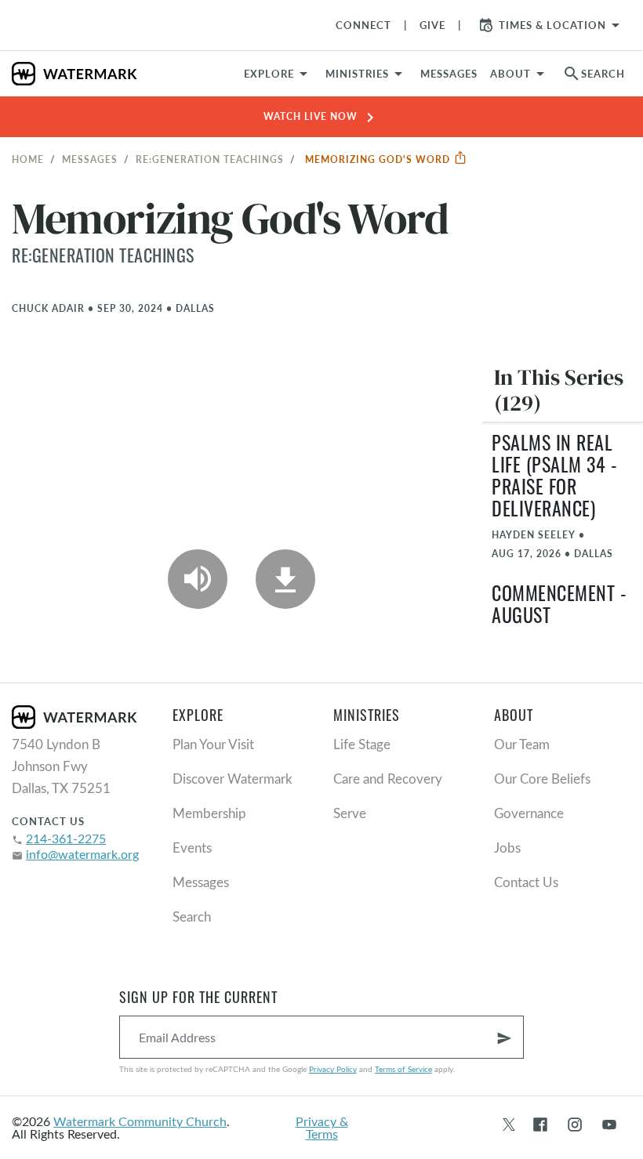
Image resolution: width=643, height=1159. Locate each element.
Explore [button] (269, 74)
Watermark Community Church (140, 1121)
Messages (90, 159)
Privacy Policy (333, 1068)
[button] (366, 73)
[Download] (285, 579)
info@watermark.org (82, 854)
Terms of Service (403, 1068)
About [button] (510, 74)
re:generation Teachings (210, 159)
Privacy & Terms (322, 1127)
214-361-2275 (66, 838)
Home (28, 159)
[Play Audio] (198, 579)
